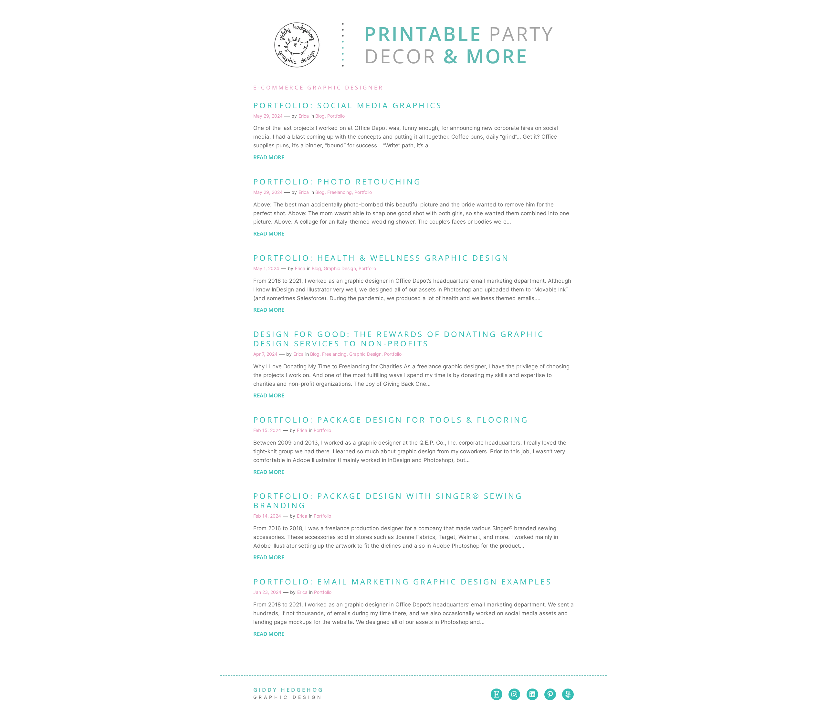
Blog (320, 116)
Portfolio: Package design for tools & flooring (391, 420)
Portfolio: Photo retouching (337, 181)
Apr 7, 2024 (265, 354)
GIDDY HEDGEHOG (288, 689)
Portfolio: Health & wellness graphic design (381, 258)
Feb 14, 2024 (267, 516)
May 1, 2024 (266, 268)
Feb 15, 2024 (267, 430)
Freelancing (339, 192)
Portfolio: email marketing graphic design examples (402, 581)
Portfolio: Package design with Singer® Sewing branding (388, 500)
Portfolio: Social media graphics (347, 105)
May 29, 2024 (268, 116)
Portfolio (336, 116)
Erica (303, 116)
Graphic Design (340, 268)
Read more (268, 160)
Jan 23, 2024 (267, 592)
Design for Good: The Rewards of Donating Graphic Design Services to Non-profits (398, 339)
